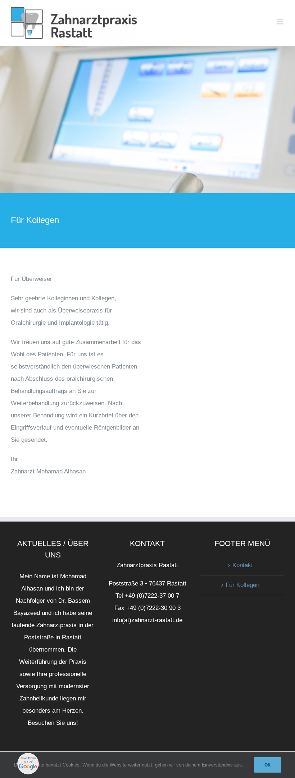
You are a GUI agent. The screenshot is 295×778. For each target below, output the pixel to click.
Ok (267, 764)
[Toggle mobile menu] (280, 22)
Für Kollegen (242, 585)
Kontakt (242, 565)
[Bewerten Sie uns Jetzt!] (28, 763)
